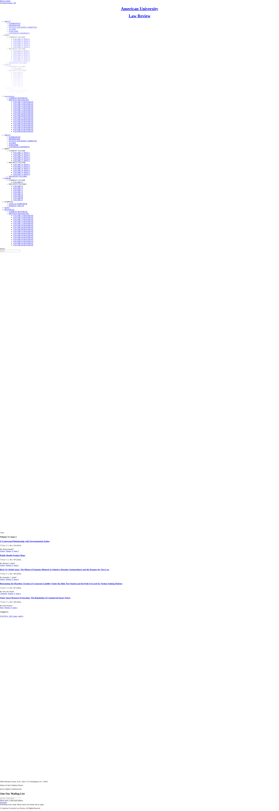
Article (2, 551)
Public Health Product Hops (12, 555)
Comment (3, 594)
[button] (3, 802)
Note (1, 608)
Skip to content (5, 1)
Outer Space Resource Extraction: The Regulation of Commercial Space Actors (35, 598)
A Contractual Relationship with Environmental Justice (25, 541)
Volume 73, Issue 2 (12, 551)
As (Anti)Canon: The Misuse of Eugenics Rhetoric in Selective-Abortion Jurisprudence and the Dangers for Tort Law (54, 569)
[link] (9, 96)
